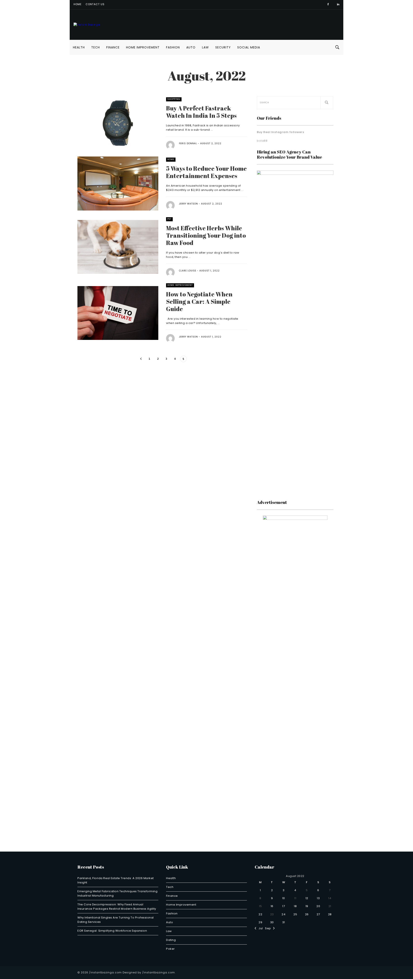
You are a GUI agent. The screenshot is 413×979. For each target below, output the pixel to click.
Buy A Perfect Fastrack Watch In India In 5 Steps (201, 111)
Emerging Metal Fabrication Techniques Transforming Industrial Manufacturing (117, 893)
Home (78, 4)
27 (318, 914)
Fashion (173, 47)
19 (306, 906)
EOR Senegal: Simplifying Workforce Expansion (112, 931)
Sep (269, 928)
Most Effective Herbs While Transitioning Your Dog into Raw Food (206, 235)
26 (307, 914)
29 (260, 922)
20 (318, 906)
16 (272, 906)
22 (260, 914)
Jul (259, 928)
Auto (191, 47)
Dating (171, 940)
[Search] (326, 102)
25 (295, 914)
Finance (113, 47)
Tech (95, 47)
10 (283, 898)
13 (318, 898)
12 (306, 898)
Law (205, 47)
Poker (170, 949)
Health (79, 47)
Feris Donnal (188, 143)
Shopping (173, 99)
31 (283, 922)
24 (283, 914)
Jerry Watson (188, 203)
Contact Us (95, 4)
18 (295, 906)
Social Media (248, 47)
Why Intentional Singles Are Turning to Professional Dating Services (115, 919)
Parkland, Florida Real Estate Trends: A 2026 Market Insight (115, 880)
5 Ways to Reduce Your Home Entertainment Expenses (206, 172)
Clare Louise (187, 270)
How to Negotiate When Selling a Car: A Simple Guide (199, 301)
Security (223, 47)
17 (283, 906)
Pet (169, 219)
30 (272, 922)
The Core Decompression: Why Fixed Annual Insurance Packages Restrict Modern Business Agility (116, 906)
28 (330, 914)
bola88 (262, 141)
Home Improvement (143, 47)
